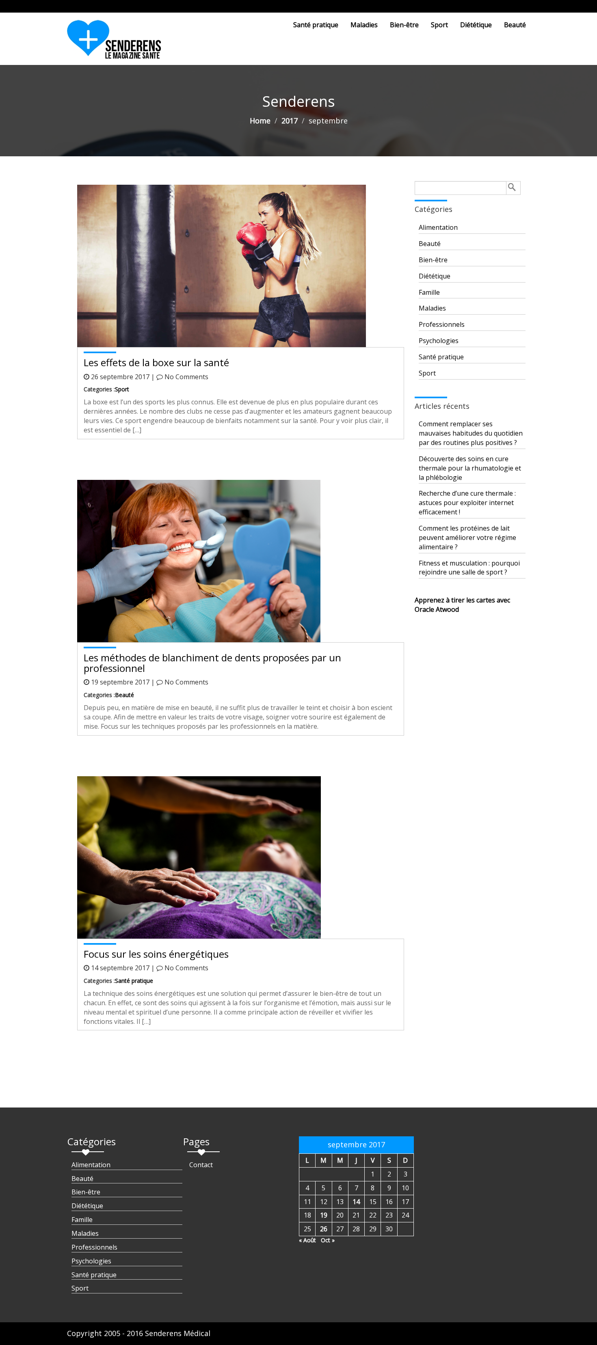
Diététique (476, 24)
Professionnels (442, 324)
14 (356, 1201)
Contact (201, 1164)
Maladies (364, 24)
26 (323, 1228)
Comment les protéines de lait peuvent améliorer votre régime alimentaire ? (467, 537)
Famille (429, 292)
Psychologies (439, 340)
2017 (289, 120)
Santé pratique (315, 24)
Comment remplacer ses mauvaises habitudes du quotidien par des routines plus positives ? (471, 433)
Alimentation (438, 227)
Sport (439, 24)
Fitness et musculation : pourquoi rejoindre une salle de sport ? (469, 568)
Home (260, 120)
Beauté (515, 24)
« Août (307, 1240)
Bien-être (404, 24)
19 (323, 1215)
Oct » (328, 1240)
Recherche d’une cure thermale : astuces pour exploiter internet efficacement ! (467, 502)
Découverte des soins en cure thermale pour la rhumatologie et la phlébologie (470, 468)
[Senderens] (119, 43)
